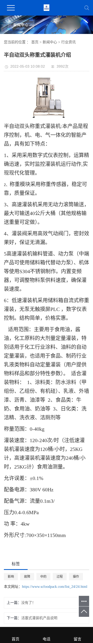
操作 (76, 576)
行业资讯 (68, 42)
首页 (34, 42)
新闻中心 (50, 42)
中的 (43, 576)
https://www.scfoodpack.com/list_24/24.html (54, 587)
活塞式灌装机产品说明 (39, 618)
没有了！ (28, 603)
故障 (27, 576)
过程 (60, 576)
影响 (11, 576)
